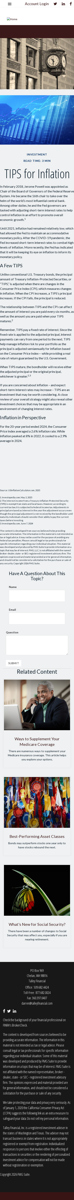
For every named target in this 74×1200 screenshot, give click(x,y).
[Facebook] (71, 3)
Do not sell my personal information (47, 1118)
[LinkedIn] (63, 3)
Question (12, 632)
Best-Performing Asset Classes (37, 836)
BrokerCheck (19, 1025)
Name (13, 587)
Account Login (37, 3)
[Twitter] (55, 3)
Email (12, 609)
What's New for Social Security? (37, 924)
